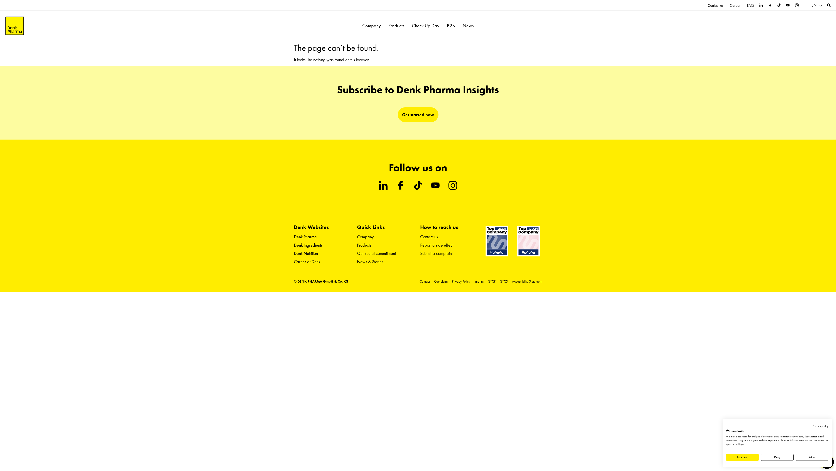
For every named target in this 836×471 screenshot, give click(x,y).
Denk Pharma (305, 236)
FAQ (750, 5)
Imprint (479, 281)
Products (396, 26)
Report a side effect (436, 245)
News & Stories (370, 261)
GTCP (492, 281)
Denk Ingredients (308, 245)
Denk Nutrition (306, 253)
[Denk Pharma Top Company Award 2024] (496, 241)
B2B (451, 26)
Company (371, 26)
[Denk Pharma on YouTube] (788, 5)
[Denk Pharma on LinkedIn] (761, 5)
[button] (817, 5)
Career (735, 5)
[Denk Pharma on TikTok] (779, 5)
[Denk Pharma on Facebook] (770, 5)
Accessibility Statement (527, 281)
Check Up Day (425, 26)
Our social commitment (376, 253)
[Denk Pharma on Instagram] (797, 5)
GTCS (504, 281)
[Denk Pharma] (14, 26)
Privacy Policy (461, 281)
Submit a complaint (436, 253)
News (468, 26)
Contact (425, 281)
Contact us (715, 5)
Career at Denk (307, 261)
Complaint (441, 281)
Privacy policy (820, 426)
